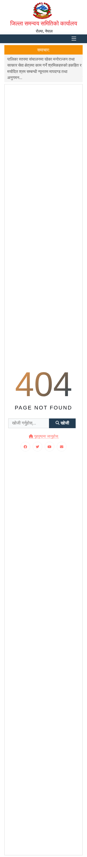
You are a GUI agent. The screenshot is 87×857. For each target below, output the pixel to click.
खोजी (64, 423)
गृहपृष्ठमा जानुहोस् (45, 436)
